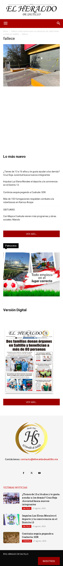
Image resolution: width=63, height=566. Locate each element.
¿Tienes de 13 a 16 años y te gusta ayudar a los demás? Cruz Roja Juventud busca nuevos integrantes (31, 173)
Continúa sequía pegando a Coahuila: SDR (24, 192)
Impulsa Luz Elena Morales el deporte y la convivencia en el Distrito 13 (30, 183)
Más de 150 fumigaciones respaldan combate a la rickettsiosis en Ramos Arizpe (28, 201)
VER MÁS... (31, 233)
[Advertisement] (31, 115)
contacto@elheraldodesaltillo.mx (39, 459)
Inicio (5, 31)
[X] (31, 473)
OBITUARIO (9, 209)
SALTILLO (26, 508)
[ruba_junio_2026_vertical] (31, 295)
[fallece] (31, 85)
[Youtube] (39, 473)
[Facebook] (23, 473)
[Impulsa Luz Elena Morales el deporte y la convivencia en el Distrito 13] (11, 519)
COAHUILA (27, 541)
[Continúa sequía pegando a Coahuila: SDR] (11, 537)
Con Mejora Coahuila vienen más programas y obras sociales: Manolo (29, 218)
